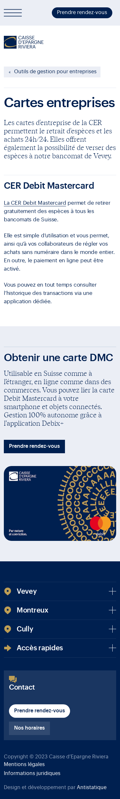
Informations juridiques (32, 773)
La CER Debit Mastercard (35, 203)
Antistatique (92, 787)
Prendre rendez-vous (82, 12)
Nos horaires (29, 728)
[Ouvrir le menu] (13, 13)
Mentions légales (24, 764)
